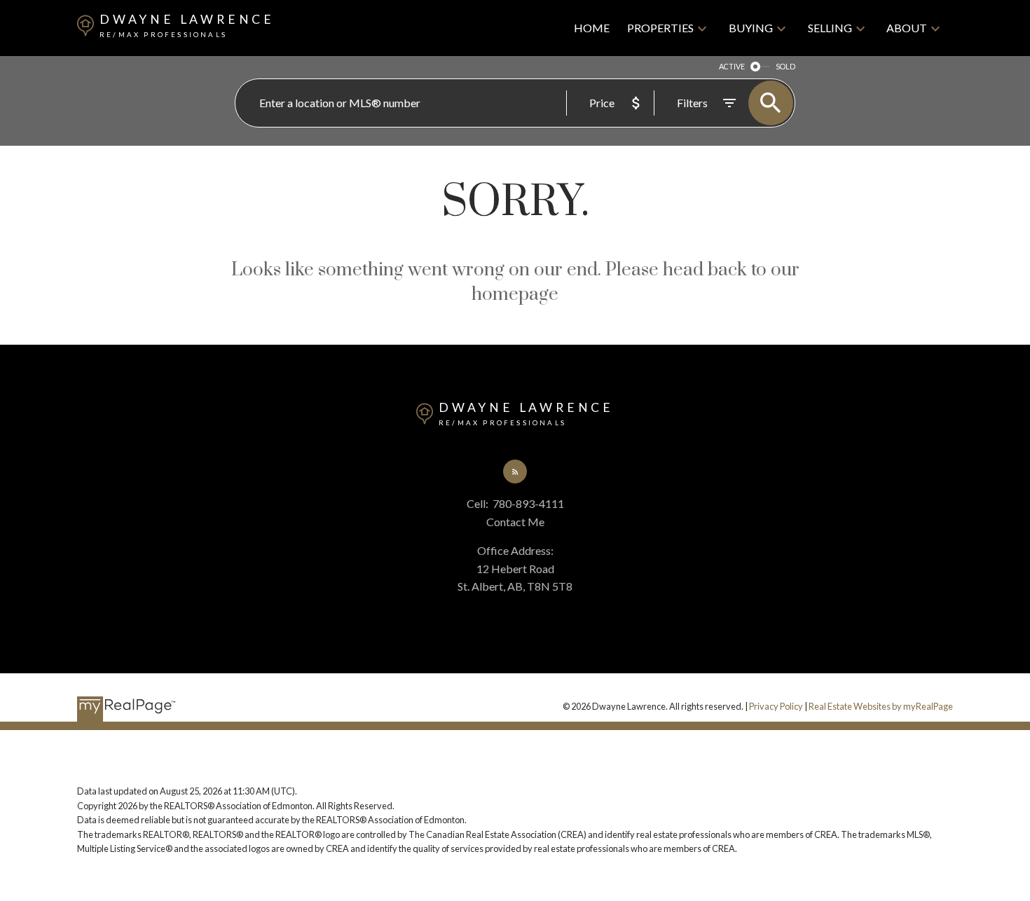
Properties (660, 27)
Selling (830, 27)
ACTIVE (732, 66)
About (906, 27)
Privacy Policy (776, 706)
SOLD (785, 66)
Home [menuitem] (592, 27)
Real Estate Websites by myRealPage (881, 706)
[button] (515, 472)
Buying (751, 27)
